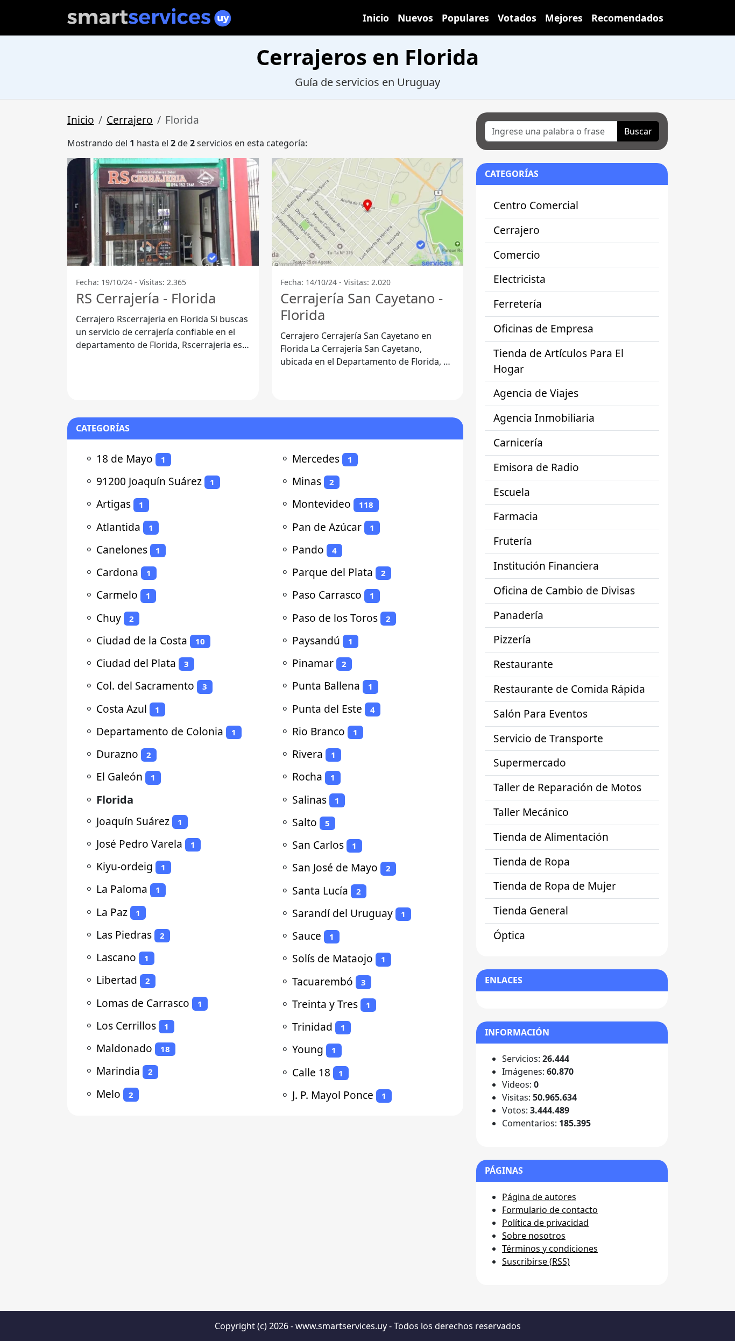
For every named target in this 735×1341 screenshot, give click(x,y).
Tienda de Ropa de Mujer (554, 885)
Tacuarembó (322, 981)
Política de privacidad (545, 1223)
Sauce (306, 935)
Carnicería (518, 442)
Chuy (108, 618)
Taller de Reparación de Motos (567, 787)
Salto (304, 822)
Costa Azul (121, 708)
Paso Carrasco (327, 594)
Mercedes (316, 458)
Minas (306, 481)
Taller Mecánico (531, 812)
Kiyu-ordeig (124, 866)
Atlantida (118, 527)
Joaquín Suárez (132, 821)
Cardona (117, 572)
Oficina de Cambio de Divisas (564, 590)
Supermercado (529, 762)
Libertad (116, 980)
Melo (108, 1094)
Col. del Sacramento (145, 685)
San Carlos (318, 845)
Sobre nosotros (534, 1235)
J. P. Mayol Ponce (332, 1095)
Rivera (307, 754)
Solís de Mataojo (332, 958)
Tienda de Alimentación (551, 836)
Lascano (116, 957)
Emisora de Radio (536, 467)
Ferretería (517, 303)
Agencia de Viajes (535, 393)
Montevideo (321, 503)
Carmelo (117, 594)
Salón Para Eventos (540, 713)
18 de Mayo (124, 458)
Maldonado (124, 1048)
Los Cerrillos (126, 1025)
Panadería (518, 615)
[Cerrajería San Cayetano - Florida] (367, 212)
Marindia (118, 1070)
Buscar (638, 131)
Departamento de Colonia (159, 731)
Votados (517, 17)
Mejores (564, 17)
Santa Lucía (320, 890)
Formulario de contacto (550, 1210)
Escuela (511, 492)
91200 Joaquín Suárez (149, 481)
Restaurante (523, 664)
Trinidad (312, 1026)
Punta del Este (327, 708)
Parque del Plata (332, 572)
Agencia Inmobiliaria (544, 417)
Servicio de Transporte (548, 738)
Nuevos (415, 17)
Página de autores (539, 1197)
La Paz (112, 912)
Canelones (121, 549)
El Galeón (119, 776)
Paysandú (316, 640)
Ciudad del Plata (136, 663)
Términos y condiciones (550, 1248)
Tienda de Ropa (531, 861)
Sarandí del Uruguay (342, 913)
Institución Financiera (546, 565)
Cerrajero (130, 119)
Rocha (307, 776)
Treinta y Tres (325, 1004)
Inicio (376, 17)
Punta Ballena (326, 685)
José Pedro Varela (139, 843)
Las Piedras (124, 934)
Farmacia (515, 516)
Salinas (309, 799)
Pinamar (313, 663)
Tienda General (530, 910)
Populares (465, 17)
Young (307, 1049)
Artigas (113, 503)
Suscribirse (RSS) (536, 1261)
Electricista (519, 279)
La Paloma (121, 889)
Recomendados (627, 17)
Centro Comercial (535, 205)
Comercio (516, 254)
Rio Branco (318, 731)
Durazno (117, 754)
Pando (308, 549)
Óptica (509, 935)
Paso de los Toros (335, 618)
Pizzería (512, 639)
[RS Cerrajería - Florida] (163, 212)
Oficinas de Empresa (543, 328)
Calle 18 (311, 1072)
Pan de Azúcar (327, 527)
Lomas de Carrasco (142, 1003)
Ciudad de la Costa (141, 640)
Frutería (512, 541)
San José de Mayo (335, 867)
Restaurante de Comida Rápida (569, 689)
